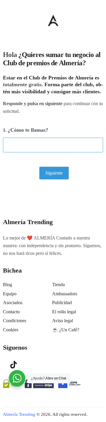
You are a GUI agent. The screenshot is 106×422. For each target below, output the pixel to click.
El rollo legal (64, 311)
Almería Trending (19, 414)
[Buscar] (100, 19)
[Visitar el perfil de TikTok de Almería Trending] (13, 364)
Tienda (58, 284)
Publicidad (62, 302)
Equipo (9, 293)
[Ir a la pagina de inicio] (53, 20)
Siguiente (54, 172)
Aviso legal (62, 320)
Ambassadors (64, 293)
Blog (7, 284)
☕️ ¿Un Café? (65, 329)
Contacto (11, 311)
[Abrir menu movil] (5, 20)
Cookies (10, 329)
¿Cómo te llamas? (28, 130)
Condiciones (14, 320)
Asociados (12, 302)
